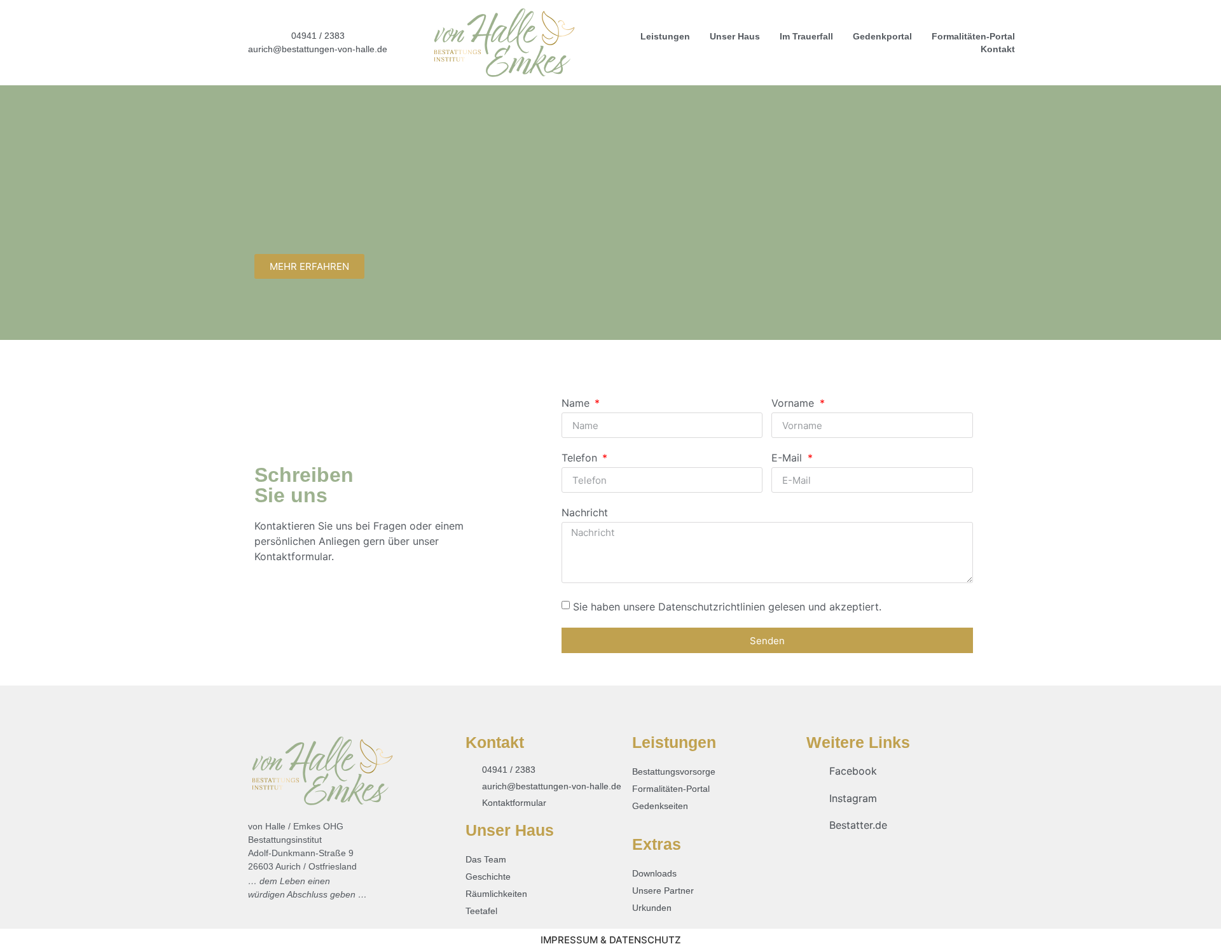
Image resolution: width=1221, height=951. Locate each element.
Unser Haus (735, 36)
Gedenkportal (882, 36)
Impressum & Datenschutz (611, 940)
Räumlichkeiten (496, 894)
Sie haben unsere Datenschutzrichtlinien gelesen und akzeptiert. (727, 606)
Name (577, 403)
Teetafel (481, 911)
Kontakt (998, 49)
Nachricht (585, 513)
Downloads (654, 873)
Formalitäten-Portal (973, 36)
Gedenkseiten (660, 806)
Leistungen (665, 36)
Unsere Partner (663, 890)
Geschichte (488, 876)
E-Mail (788, 458)
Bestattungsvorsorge (673, 771)
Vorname (794, 403)
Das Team (486, 859)
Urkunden (652, 908)
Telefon (581, 458)
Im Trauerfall (806, 36)
